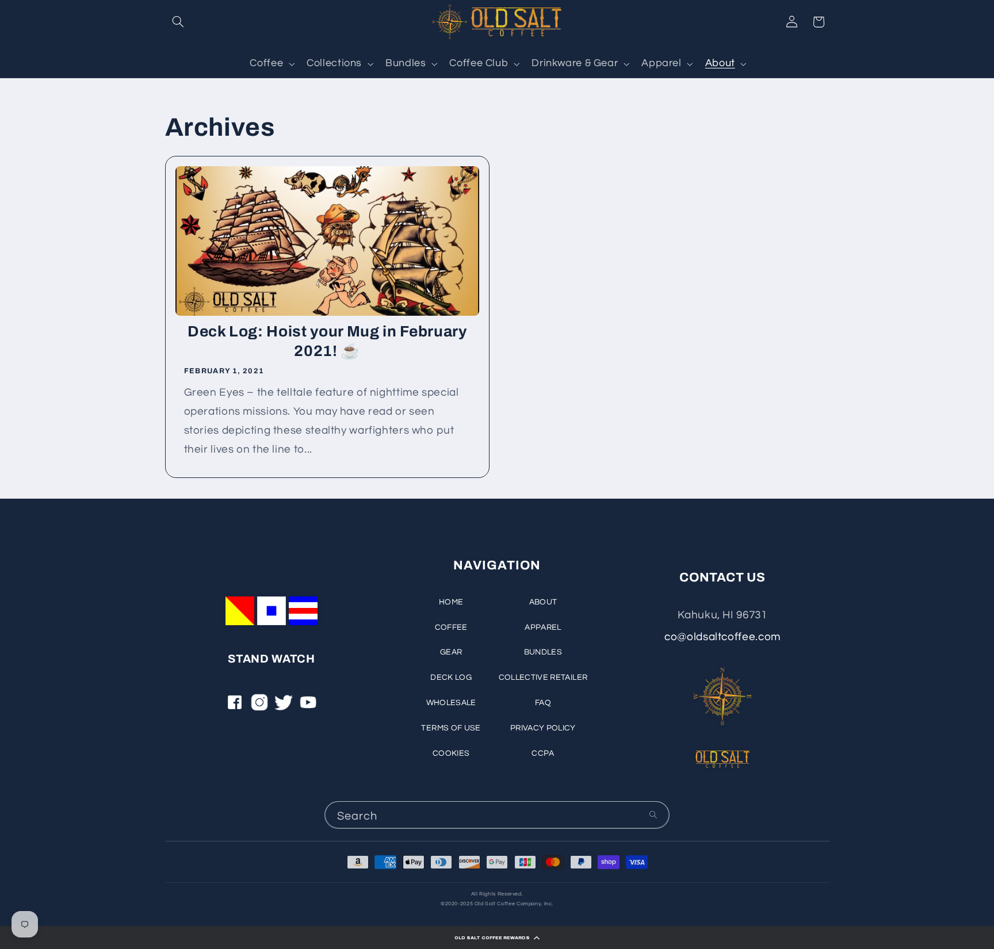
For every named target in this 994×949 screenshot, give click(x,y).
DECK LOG (451, 678)
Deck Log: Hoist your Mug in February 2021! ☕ (327, 341)
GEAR (451, 652)
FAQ (543, 703)
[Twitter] (283, 706)
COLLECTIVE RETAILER (543, 678)
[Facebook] (234, 706)
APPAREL (543, 627)
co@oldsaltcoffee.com (722, 637)
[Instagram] (259, 706)
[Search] (653, 815)
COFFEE (451, 627)
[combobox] (497, 814)
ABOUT (543, 602)
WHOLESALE (451, 703)
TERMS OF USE (450, 728)
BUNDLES (543, 652)
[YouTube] (308, 706)
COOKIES (451, 753)
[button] (497, 937)
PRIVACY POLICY (543, 728)
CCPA (543, 753)
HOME (451, 602)
